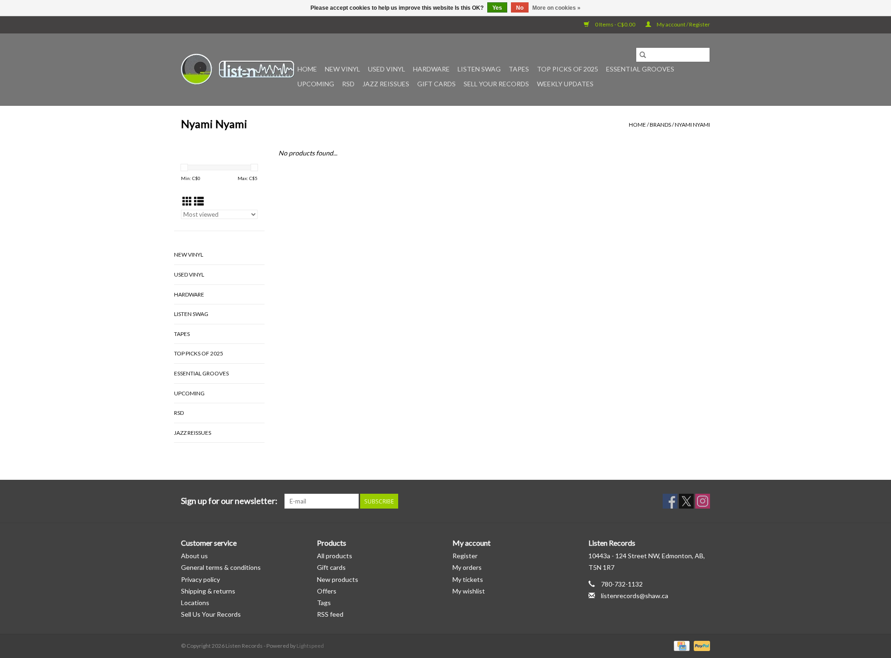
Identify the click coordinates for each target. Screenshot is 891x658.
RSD (348, 84)
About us (194, 556)
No (519, 8)
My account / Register (683, 24)
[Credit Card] (681, 645)
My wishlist (468, 591)
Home (307, 69)
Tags (324, 602)
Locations (195, 602)
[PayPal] (700, 645)
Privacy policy (200, 579)
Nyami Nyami (692, 124)
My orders (467, 567)
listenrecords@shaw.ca (634, 596)
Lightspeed (310, 645)
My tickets (467, 579)
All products (334, 556)
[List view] (199, 201)
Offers (326, 591)
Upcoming (315, 84)
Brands (660, 124)
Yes (497, 8)
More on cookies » (556, 8)
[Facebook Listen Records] (670, 501)
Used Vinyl (386, 69)
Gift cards (436, 84)
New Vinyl (342, 69)
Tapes (519, 69)
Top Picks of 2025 (567, 69)
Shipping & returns (208, 591)
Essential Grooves (640, 69)
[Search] (643, 54)
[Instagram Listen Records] (702, 501)
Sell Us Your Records (211, 614)
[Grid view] (187, 201)
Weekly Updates (565, 84)
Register (465, 556)
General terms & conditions (221, 567)
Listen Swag (479, 69)
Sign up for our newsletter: (229, 501)
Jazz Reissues (385, 84)
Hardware (431, 69)
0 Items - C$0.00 (615, 24)
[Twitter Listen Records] (686, 501)
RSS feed (330, 614)
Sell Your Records (496, 84)
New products (337, 579)
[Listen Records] (238, 69)
